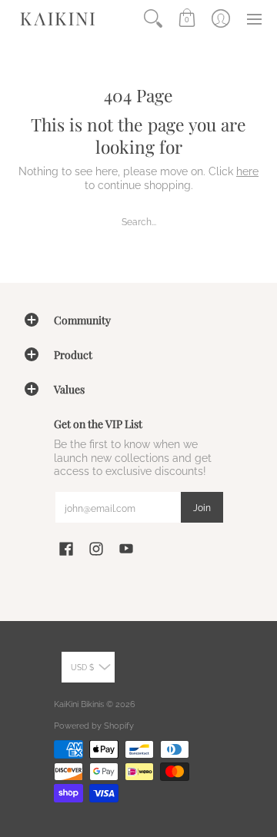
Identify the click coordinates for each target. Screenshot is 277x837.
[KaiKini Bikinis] (57, 19)
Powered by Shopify (94, 725)
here (247, 171)
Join (202, 507)
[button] (187, 19)
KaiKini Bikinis (79, 704)
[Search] (153, 19)
